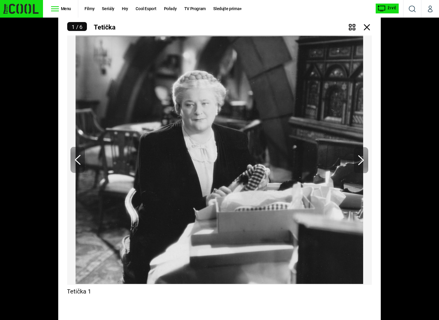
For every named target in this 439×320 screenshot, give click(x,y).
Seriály (108, 8)
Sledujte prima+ (227, 8)
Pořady (170, 8)
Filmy (89, 8)
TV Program (195, 8)
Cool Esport (146, 8)
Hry (125, 8)
